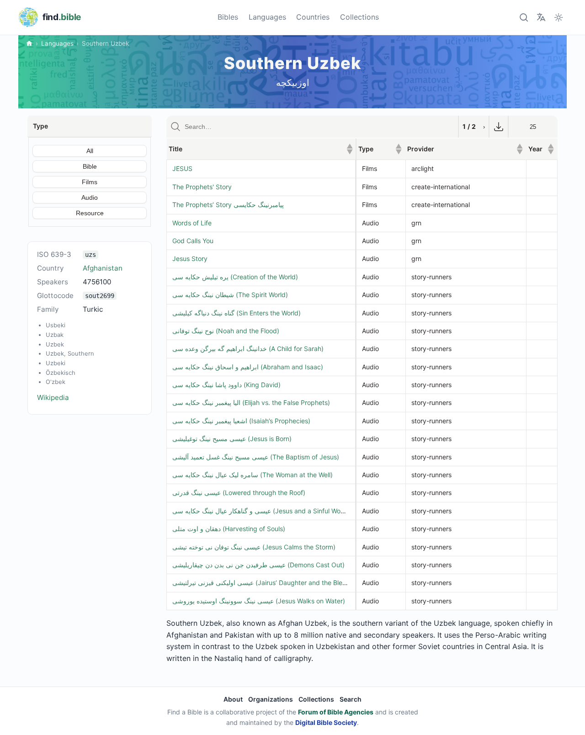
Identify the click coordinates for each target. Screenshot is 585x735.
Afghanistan (102, 268)
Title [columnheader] (261, 148)
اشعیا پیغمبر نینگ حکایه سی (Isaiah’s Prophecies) (241, 421)
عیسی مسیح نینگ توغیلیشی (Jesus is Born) (232, 438)
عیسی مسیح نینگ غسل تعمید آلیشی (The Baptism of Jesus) (255, 457)
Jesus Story (189, 258)
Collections (359, 16)
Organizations (270, 699)
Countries (313, 16)
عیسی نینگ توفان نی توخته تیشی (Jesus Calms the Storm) (253, 547)
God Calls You (192, 241)
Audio (89, 197)
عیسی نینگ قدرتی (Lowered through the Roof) (238, 492)
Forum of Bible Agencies (335, 712)
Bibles (228, 16)
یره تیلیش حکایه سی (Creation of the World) (235, 277)
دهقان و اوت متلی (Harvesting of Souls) (228, 529)
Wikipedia (53, 397)
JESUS (182, 168)
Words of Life (192, 223)
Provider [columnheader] (465, 148)
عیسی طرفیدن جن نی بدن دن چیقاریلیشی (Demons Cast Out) (258, 565)
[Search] (524, 17)
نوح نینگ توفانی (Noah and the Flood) (225, 331)
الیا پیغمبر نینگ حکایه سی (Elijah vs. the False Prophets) (251, 402)
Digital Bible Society (326, 722)
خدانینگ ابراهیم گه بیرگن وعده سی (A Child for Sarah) (248, 348)
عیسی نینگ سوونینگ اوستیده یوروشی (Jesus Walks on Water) (258, 601)
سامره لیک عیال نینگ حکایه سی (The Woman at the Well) (252, 475)
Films (89, 182)
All (89, 150)
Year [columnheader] (541, 148)
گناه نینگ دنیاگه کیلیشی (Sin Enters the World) (236, 313)
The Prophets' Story (202, 187)
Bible (90, 166)
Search (351, 699)
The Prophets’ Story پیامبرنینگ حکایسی (228, 204)
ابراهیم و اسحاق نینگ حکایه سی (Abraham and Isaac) (247, 367)
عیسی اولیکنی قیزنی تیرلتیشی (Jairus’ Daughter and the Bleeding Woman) (278, 582)
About (233, 699)
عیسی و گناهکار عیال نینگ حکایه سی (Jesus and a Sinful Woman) (264, 511)
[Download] (498, 127)
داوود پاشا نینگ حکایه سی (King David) (226, 385)
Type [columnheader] (380, 148)
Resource (90, 213)
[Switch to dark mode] (559, 17)
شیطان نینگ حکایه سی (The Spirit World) (230, 294)
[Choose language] (541, 17)
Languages (267, 16)
